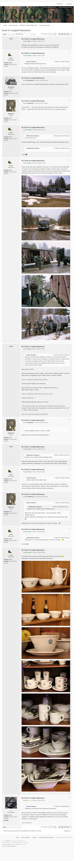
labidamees (11, 113)
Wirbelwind (11, 87)
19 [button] (59, 34)
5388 (10, 62)
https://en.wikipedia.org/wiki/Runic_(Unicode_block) (37, 393)
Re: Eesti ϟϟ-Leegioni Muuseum (33, 39)
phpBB (7, 840)
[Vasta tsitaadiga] (69, 38)
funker (28, 61)
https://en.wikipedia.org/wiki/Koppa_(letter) (34, 379)
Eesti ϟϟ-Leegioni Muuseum (16, 30)
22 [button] (68, 34)
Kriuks (11, 58)
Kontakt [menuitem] (34, 837)
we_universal (7, 844)
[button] (50, 34)
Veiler (11, 810)
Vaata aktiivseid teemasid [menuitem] (65, 7)
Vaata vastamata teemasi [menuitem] (49, 7)
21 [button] (65, 34)
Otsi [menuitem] (7, 21)
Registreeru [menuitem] (60, 4)
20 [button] (62, 34)
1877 (10, 118)
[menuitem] (4, 846)
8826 (10, 815)
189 (10, 91)
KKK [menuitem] (2, 21)
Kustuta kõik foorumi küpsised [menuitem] (46, 837)
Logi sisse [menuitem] (69, 4)
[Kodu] (37, 14)
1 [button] (55, 34)
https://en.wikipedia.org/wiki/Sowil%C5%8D (35, 414)
